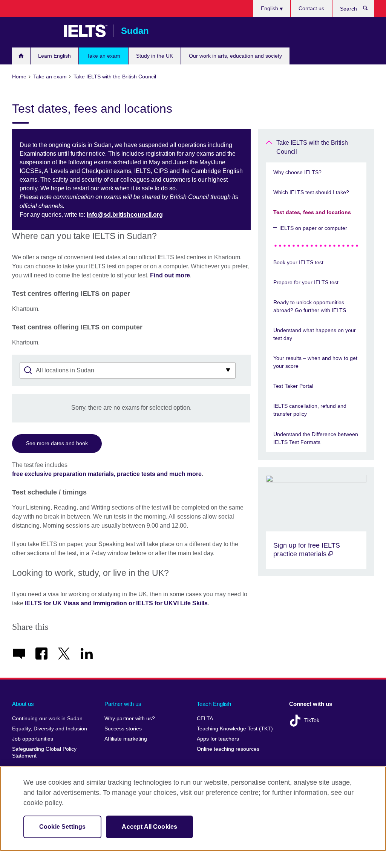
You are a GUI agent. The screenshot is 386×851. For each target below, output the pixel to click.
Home (21, 55)
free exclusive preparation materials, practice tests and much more (107, 474)
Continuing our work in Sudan (47, 718)
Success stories (123, 729)
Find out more (170, 275)
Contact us (311, 8)
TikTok (311, 720)
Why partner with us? (129, 718)
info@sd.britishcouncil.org (125, 214)
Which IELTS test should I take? (311, 192)
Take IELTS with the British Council (312, 147)
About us (23, 704)
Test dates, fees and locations (312, 212)
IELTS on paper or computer (313, 228)
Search (369, 10)
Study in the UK (154, 56)
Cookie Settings (62, 826)
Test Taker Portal (293, 386)
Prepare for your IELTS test (306, 282)
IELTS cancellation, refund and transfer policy (309, 410)
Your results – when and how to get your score (315, 362)
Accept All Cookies (149, 826)
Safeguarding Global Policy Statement (44, 752)
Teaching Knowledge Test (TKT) (235, 729)
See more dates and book (57, 443)
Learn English (54, 56)
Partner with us (122, 704)
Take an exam (103, 56)
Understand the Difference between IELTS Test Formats (315, 438)
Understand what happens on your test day (314, 334)
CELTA (205, 718)
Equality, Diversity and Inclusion (49, 729)
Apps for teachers (218, 739)
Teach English (214, 704)
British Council (34, 30)
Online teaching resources (228, 749)
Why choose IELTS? (297, 172)
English (270, 8)
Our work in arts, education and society (235, 56)
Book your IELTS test (298, 262)
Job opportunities (32, 739)
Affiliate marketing (125, 739)
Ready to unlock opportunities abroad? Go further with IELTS (309, 306)
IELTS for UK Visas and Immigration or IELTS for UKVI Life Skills (116, 603)
